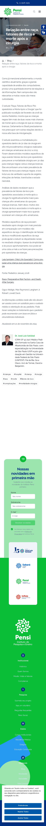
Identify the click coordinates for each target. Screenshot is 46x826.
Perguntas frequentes (23, 710)
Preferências (23, 805)
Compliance (23, 681)
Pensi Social (23, 715)
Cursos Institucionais (23, 735)
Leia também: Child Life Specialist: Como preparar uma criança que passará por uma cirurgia (22, 262)
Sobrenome (15, 502)
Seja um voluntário (23, 706)
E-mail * (14, 512)
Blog (9, 61)
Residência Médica (23, 740)
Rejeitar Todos (23, 812)
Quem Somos (23, 671)
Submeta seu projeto (23, 701)
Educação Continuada (23, 749)
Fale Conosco (23, 784)
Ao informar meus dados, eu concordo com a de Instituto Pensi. (24, 531)
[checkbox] (12, 529)
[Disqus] (23, 421)
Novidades (23, 774)
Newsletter (23, 779)
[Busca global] (34, 11)
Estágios (23, 745)
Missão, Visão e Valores (23, 676)
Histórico (23, 667)
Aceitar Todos (23, 818)
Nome (13, 493)
